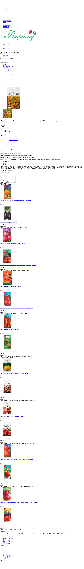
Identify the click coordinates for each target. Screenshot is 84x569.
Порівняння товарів (6, 27)
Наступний (7, 142)
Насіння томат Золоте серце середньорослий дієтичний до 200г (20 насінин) (15, 200)
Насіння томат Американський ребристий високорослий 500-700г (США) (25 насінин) (18, 523)
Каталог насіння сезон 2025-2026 (9, 66)
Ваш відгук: (2, 180)
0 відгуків (3, 125)
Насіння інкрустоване (7, 73)
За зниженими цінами (7, 80)
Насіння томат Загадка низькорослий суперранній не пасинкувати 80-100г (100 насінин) (18, 265)
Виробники (5, 547)
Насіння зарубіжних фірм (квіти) (9, 74)
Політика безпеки (6, 6)
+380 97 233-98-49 (6, 44)
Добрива (4, 78)
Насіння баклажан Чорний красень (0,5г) (8, 222)
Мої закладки (5, 557)
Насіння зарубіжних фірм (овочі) (9, 75)
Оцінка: (1, 182)
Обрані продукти (6, 26)
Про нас (4, 3)
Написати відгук (3, 183)
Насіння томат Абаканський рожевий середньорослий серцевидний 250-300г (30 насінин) (18, 502)
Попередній (2, 142)
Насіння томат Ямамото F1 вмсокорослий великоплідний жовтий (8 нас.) (15, 373)
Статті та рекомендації (7, 9)
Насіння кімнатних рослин (8, 71)
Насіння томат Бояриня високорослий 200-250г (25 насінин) (12, 243)
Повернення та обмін (7, 20)
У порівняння (6, 161)
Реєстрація (5, 56)
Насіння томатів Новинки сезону (9, 70)
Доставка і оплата (6, 540)
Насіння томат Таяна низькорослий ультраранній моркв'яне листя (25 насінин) (16, 459)
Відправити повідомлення (8, 2)
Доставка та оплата (6, 5)
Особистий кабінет (6, 555)
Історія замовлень (6, 25)
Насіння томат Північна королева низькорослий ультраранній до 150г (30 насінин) (17, 480)
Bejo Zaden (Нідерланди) (14, 140)
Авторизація (5, 55)
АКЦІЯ (4, 64)
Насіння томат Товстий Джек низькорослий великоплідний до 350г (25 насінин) (16, 308)
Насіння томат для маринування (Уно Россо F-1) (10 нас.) (12, 416)
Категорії (2, 62)
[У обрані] (4, 226)
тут (61, 159)
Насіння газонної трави (7, 76)
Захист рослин (5, 77)
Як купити (5, 4)
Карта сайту (5, 549)
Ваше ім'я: (2, 175)
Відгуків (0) (5, 164)
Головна (4, 65)
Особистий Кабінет (6, 24)
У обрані (2, 161)
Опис (4, 163)
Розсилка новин (6, 558)
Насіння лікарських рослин (8, 72)
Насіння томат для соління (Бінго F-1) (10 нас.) (10, 395)
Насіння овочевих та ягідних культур (10, 68)
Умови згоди (5, 542)
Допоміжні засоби (6, 79)
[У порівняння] (5, 226)
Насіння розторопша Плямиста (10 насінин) (9, 351)
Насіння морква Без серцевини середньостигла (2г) (10, 286)
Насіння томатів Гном (7, 69)
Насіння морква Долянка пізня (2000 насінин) (9, 329)
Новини (4, 10)
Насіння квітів (5, 67)
